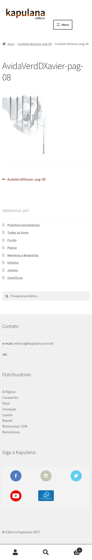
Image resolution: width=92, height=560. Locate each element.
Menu (65, 25)
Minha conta (15, 552)
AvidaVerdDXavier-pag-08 (35, 44)
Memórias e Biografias (23, 255)
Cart (70, 548)
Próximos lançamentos (23, 225)
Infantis (13, 263)
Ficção (12, 240)
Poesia (12, 248)
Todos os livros (18, 232)
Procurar (46, 552)
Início (11, 44)
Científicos (15, 278)
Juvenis (12, 270)
